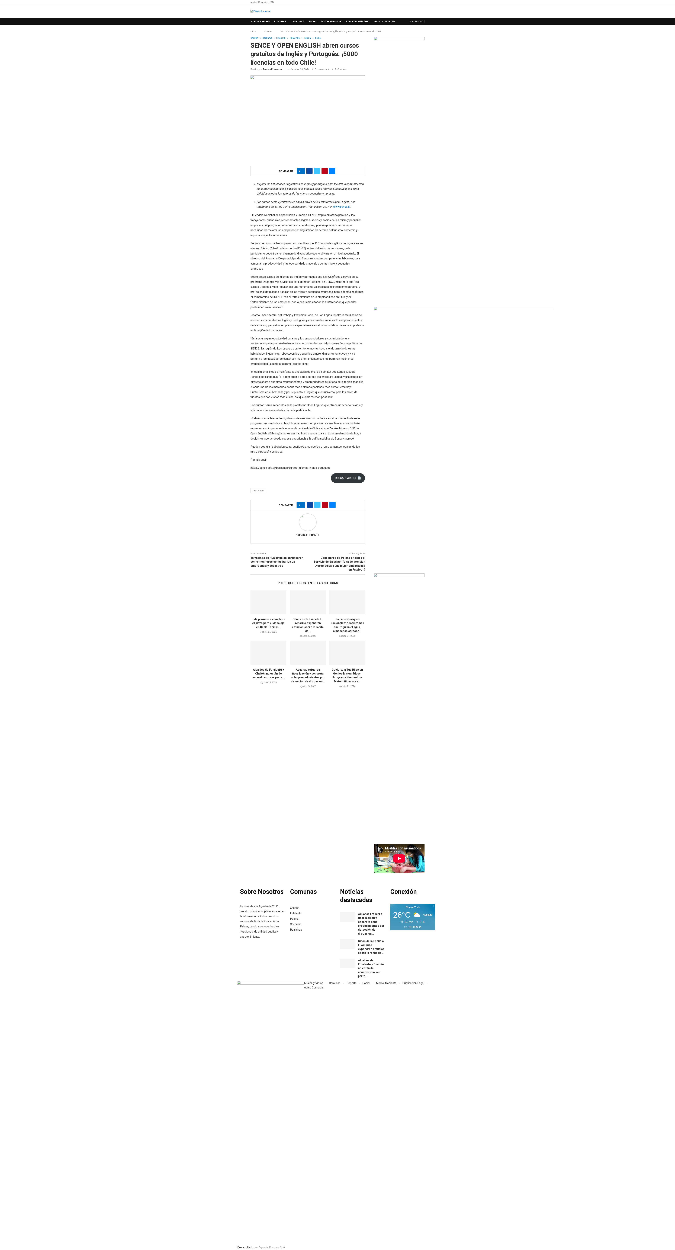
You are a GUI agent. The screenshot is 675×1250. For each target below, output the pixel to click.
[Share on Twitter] (317, 171)
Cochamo (295, 924)
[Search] (406, 21)
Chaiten (268, 31)
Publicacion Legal (358, 21)
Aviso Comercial (385, 21)
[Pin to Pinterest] (325, 171)
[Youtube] (423, 2)
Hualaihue (296, 929)
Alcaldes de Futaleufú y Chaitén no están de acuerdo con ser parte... (268, 673)
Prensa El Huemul (272, 69)
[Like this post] (302, 171)
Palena (294, 918)
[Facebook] (419, 2)
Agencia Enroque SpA (272, 1247)
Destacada (258, 490)
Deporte (298, 21)
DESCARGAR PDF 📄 (348, 478)
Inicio (253, 31)
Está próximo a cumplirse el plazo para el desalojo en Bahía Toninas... (268, 623)
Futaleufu (295, 913)
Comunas (280, 21)
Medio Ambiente (331, 21)
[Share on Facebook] (309, 171)
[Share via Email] (332, 171)
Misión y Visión (260, 21)
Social (312, 21)
